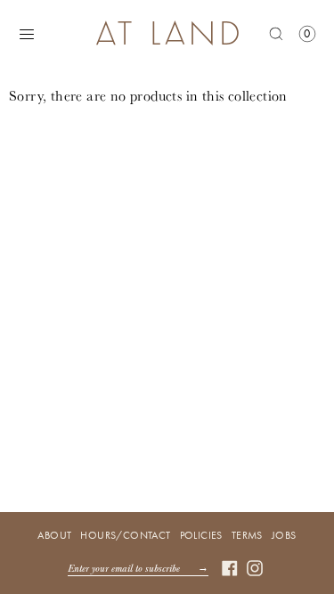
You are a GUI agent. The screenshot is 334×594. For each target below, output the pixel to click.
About (54, 535)
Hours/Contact (125, 535)
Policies (201, 535)
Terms (247, 535)
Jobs (284, 535)
